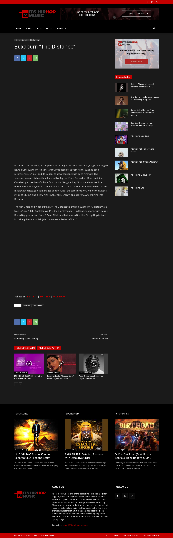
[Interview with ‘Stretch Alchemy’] (121, 165)
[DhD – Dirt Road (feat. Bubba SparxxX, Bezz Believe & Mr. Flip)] (137, 435)
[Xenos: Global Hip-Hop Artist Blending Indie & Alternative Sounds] (121, 113)
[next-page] (20, 384)
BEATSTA (32, 296)
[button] (155, 28)
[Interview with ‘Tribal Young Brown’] (121, 152)
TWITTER (45, 296)
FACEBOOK (59, 296)
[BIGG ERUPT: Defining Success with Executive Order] (86, 435)
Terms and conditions (130, 535)
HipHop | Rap (34, 40)
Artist (49, 28)
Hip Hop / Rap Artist (21, 40)
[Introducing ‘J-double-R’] (121, 178)
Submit (60, 28)
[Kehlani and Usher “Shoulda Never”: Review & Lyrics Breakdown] (61, 364)
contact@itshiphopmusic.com (75, 525)
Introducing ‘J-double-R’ (141, 175)
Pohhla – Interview (100, 338)
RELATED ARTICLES (25, 348)
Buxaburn (26, 306)
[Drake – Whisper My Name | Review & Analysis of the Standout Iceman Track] (121, 87)
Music (29, 28)
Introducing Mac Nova (140, 136)
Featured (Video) (121, 450)
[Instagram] (152, 2)
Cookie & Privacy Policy (150, 535)
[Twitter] (157, 2)
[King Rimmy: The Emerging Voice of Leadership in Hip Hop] (121, 100)
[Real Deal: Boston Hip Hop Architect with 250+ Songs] (121, 126)
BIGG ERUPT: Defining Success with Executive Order (84, 456)
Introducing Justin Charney (26, 338)
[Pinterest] (29, 58)
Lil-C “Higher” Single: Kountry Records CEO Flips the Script (32, 456)
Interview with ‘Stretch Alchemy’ (144, 162)
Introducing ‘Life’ (137, 188)
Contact (116, 535)
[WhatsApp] (35, 58)
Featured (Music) (21, 373)
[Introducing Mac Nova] (121, 139)
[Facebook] (148, 2)
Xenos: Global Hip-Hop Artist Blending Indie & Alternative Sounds (142, 112)
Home (19, 28)
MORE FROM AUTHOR (49, 348)
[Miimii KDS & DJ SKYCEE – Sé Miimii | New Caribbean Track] (29, 364)
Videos (38, 28)
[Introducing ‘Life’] (121, 191)
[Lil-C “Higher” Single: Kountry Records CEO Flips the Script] (36, 435)
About (108, 535)
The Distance (38, 306)
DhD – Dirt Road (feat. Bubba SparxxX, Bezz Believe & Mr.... (133, 456)
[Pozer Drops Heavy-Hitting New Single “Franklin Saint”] (93, 364)
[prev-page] (16, 384)
